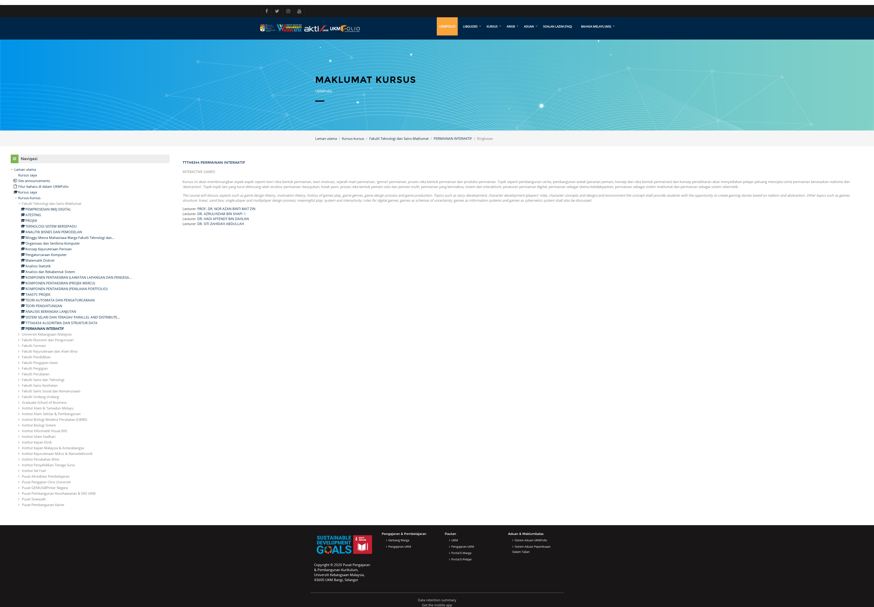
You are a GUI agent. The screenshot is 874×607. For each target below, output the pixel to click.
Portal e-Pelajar (461, 559)
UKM (454, 540)
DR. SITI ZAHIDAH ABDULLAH (220, 223)
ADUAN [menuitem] (529, 26)
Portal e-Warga (461, 553)
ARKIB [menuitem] (511, 26)
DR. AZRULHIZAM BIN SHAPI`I (221, 213)
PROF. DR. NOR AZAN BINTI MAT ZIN (226, 208)
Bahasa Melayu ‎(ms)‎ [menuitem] (596, 26)
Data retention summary (437, 600)
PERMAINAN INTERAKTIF (453, 138)
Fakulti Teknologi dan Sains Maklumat (399, 138)
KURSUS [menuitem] (492, 26)
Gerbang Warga (398, 540)
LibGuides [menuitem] (470, 26)
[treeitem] (90, 337)
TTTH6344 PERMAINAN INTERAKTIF (214, 162)
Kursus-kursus (353, 138)
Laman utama (326, 138)
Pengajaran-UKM (399, 546)
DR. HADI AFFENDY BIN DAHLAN (223, 218)
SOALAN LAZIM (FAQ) (557, 26)
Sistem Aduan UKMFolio (531, 540)
